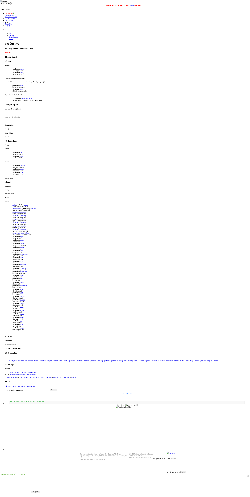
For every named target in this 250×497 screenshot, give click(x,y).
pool (21, 156)
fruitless (11, 372)
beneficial (21, 361)
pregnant (209, 361)
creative (196, 361)
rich (125, 361)
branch (24, 219)
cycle (21, 261)
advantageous (13, 361)
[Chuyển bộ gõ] (1, 1)
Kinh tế (73, 377)
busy (191, 361)
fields (21, 86)
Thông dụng (14, 377)
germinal (203, 361)
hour (22, 98)
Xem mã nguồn (13, 37)
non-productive (17, 212)
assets (24, 212)
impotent (17, 372)
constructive (29, 361)
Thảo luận (12, 35)
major (14, 205)
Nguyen (20, 386)
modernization (16, 208)
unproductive (32, 372)
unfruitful (24, 372)
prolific (113, 361)
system (22, 314)
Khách (10, 386)
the (27, 98)
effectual (162, 361)
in (24, 98)
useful (136, 361)
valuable (141, 361)
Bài (10, 33)
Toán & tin (48, 377)
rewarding (120, 361)
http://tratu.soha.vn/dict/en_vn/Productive (23, 374)
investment (23, 286)
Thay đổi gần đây (10, 18)
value (21, 324)
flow (21, 152)
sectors (26, 205)
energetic (49, 361)
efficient (176, 361)
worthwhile (155, 361)
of (22, 208)
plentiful (93, 361)
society (22, 307)
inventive (86, 361)
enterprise (25, 229)
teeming (130, 361)
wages (22, 328)
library (30, 98)
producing (100, 361)
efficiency (23, 264)
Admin (15, 386)
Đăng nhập (8, 24)
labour (22, 69)
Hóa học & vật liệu (38, 377)
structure (22, 310)
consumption (24, 254)
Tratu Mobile (9, 13)
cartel (21, 250)
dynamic (36, 361)
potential (22, 296)
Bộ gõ (6, 22)
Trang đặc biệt (9, 20)
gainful (66, 361)
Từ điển (7, 377)
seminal (215, 361)
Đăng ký (7, 25)
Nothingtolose (31, 386)
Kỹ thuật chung (65, 377)
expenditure (25, 233)
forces (22, 72)
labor (21, 172)
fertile (60, 361)
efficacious (169, 361)
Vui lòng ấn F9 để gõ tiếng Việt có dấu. (13, 474)
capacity (22, 165)
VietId (132, 5)
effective (43, 361)
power (22, 303)
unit (21, 321)
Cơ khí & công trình (25, 377)
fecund (56, 361)
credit (21, 257)
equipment (34, 208)
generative (72, 361)
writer (22, 89)
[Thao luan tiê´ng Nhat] (123, 407)
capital (24, 222)
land (21, 289)
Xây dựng (56, 377)
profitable (107, 361)
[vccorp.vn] (171, 453)
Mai (24, 386)
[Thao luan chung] (131, 405)
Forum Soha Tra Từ (11, 17)
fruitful (182, 361)
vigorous (147, 361)
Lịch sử (11, 39)
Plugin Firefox (9, 15)
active (187, 361)
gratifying (80, 361)
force (21, 279)
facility (22, 275)
